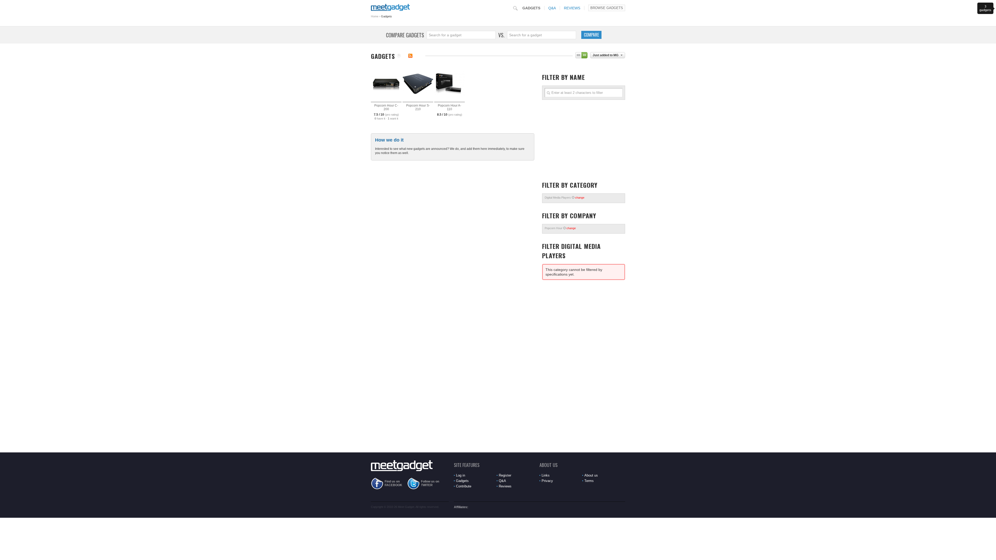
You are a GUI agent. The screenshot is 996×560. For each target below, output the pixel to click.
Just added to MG (605, 55)
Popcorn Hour (560, 228)
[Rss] (410, 56)
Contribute (463, 486)
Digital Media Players (564, 197)
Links (546, 475)
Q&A (552, 8)
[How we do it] (399, 56)
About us (591, 475)
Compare (591, 35)
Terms (589, 481)
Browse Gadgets (606, 8)
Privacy (547, 481)
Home (374, 16)
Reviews (572, 8)
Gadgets (531, 8)
